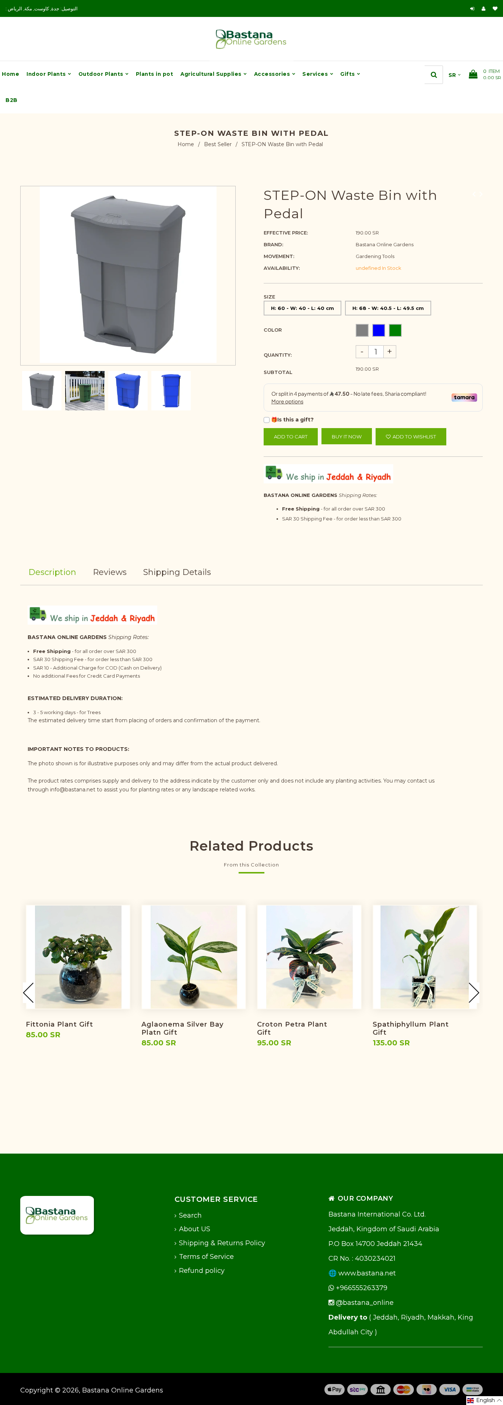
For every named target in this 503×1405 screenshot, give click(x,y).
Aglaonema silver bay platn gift (182, 1028)
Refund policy (202, 1271)
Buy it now (347, 436)
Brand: (273, 244)
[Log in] (472, 8)
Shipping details (177, 572)
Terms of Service (206, 1257)
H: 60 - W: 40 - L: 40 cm (302, 308)
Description (52, 572)
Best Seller (218, 144)
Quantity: (278, 355)
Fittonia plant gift (59, 1024)
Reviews (110, 572)
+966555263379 (360, 1288)
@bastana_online (364, 1303)
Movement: (279, 256)
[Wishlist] (495, 8)
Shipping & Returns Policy (222, 1243)
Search (190, 1215)
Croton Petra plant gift (292, 1028)
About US (194, 1229)
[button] (484, 1400)
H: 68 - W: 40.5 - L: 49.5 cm (388, 308)
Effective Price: (286, 233)
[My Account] (485, 8)
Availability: (282, 268)
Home (185, 144)
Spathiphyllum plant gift (411, 1028)
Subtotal (278, 372)
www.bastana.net (367, 1273)
